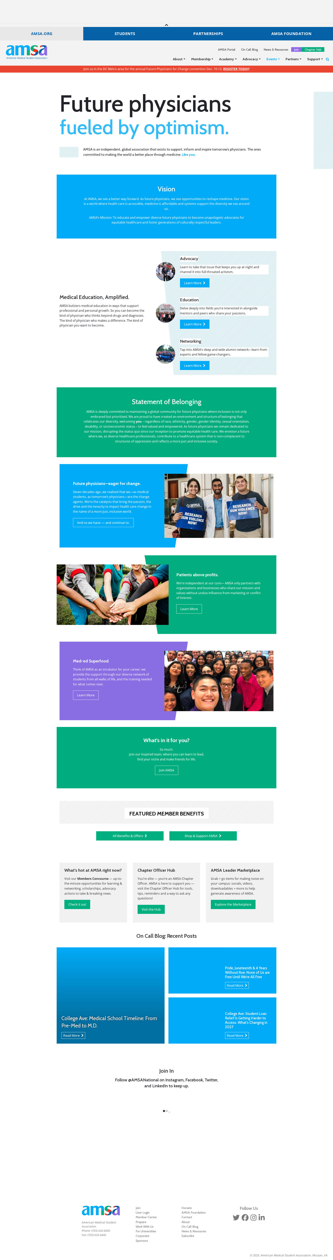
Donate (187, 1208)
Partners (292, 59)
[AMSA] (24, 51)
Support (313, 59)
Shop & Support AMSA (202, 836)
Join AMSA (166, 770)
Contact (187, 1217)
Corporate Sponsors (142, 1238)
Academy (226, 59)
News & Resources (276, 49)
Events (272, 59)
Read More (72, 1035)
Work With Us (145, 1226)
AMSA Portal (226, 49)
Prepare (141, 1222)
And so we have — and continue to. (103, 522)
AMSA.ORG (41, 33)
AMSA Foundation (194, 1212)
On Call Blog (249, 49)
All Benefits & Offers (129, 836)
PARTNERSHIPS (208, 33)
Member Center (146, 1217)
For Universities (146, 1231)
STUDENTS (125, 33)
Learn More (193, 283)
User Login (143, 1212)
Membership (201, 59)
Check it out (77, 904)
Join (296, 49)
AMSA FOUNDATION (291, 33)
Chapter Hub (313, 49)
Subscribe (188, 1236)
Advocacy (250, 59)
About (177, 59)
